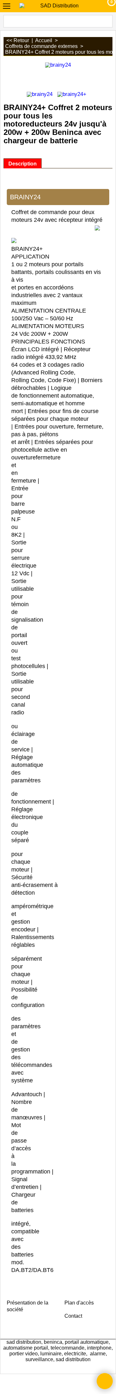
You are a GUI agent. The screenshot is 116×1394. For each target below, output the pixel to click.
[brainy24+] (71, 93)
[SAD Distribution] (56, 6)
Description (22, 163)
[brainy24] (40, 93)
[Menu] (6, 7)
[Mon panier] (105, 6)
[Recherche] (107, 21)
